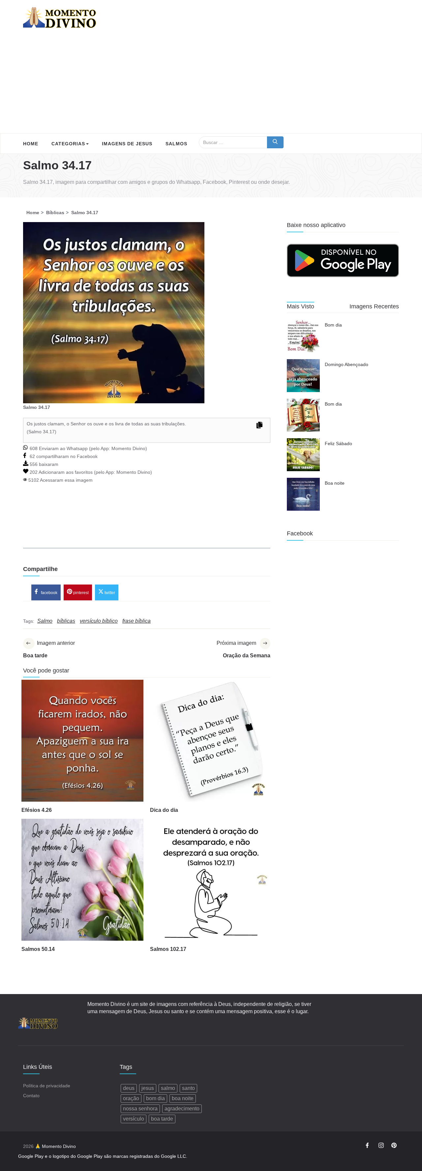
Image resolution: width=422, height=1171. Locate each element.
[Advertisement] (211, 84)
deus (129, 1088)
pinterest (80, 592)
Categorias (68, 143)
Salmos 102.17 (168, 949)
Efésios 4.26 (36, 810)
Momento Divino (128, 448)
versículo (133, 1119)
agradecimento (182, 1108)
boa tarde (162, 1119)
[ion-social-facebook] (368, 1146)
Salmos (176, 143)
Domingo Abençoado (346, 364)
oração (131, 1098)
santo (188, 1088)
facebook (48, 592)
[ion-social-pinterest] (394, 1146)
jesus (147, 1088)
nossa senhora (140, 1108)
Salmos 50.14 (38, 949)
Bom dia (333, 325)
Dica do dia (164, 810)
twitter (109, 592)
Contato (31, 1095)
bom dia (155, 1098)
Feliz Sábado (338, 443)
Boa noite (335, 483)
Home (30, 143)
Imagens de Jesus (127, 143)
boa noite (183, 1098)
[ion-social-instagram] (381, 1146)
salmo (168, 1088)
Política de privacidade (46, 1085)
